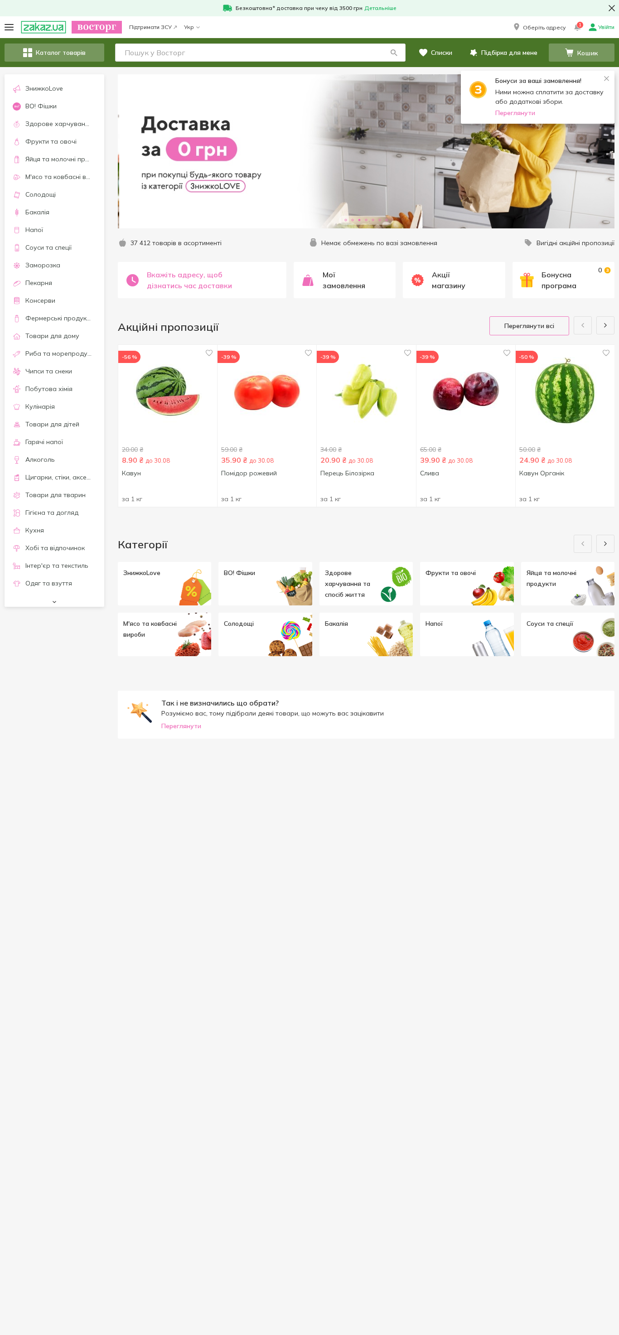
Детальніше (380, 8)
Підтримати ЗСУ (150, 27)
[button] (539, 27)
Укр (189, 27)
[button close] (611, 8)
